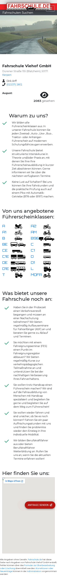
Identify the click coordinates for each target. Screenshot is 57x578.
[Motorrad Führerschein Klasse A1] (16, 232)
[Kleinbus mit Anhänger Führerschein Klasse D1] (18, 268)
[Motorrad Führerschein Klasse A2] (45, 226)
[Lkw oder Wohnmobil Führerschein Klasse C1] (45, 250)
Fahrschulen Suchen (17, 12)
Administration (34, 571)
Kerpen (6, 74)
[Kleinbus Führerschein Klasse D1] (45, 262)
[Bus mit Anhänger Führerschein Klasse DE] (18, 262)
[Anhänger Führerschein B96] (46, 238)
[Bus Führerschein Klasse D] (45, 256)
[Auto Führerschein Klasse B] (16, 238)
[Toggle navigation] (50, 8)
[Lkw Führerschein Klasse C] (45, 244)
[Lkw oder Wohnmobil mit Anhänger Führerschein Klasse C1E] (18, 256)
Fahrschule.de (35, 559)
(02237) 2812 (14, 84)
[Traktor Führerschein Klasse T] (16, 274)
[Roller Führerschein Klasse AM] (45, 232)
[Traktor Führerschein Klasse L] (45, 268)
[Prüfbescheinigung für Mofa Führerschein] (45, 274)
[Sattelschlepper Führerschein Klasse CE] (16, 250)
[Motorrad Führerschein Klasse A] (16, 226)
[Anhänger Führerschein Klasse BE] (18, 244)
